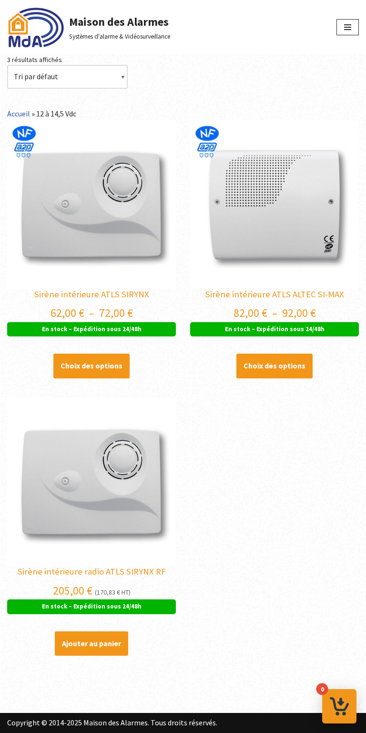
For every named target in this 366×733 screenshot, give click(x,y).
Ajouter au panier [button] (91, 643)
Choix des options (91, 365)
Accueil (18, 113)
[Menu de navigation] (347, 27)
